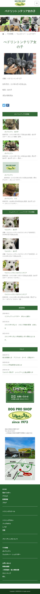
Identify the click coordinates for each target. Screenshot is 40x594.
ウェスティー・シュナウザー (11, 554)
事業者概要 (5, 566)
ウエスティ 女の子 (11, 229)
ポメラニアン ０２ (11, 198)
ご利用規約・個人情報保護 (10, 570)
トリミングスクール (8, 511)
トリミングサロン (8, 520)
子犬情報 (5, 547)
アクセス (5, 496)
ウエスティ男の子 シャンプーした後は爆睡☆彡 (17, 372)
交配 (3, 530)
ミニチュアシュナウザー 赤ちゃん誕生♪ (17, 316)
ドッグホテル (6, 523)
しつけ (4, 527)
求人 (3, 576)
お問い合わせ (6, 563)
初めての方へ (6, 492)
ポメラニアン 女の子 (11, 132)
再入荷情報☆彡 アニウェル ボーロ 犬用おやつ (18, 357)
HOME (4, 489)
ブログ (4, 502)
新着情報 (5, 499)
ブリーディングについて (10, 539)
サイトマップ (6, 573)
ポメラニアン (9, 153)
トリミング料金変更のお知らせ (12, 365)
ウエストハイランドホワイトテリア (16, 273)
